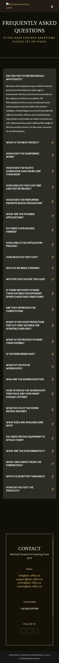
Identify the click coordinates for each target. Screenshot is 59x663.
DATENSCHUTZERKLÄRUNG (32, 655)
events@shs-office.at (29, 586)
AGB (47, 655)
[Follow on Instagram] (29, 630)
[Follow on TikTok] (35, 630)
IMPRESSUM (14, 655)
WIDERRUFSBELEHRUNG (29, 659)
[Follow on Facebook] (23, 630)
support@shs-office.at (29, 579)
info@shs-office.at (29, 575)
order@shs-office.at (29, 582)
